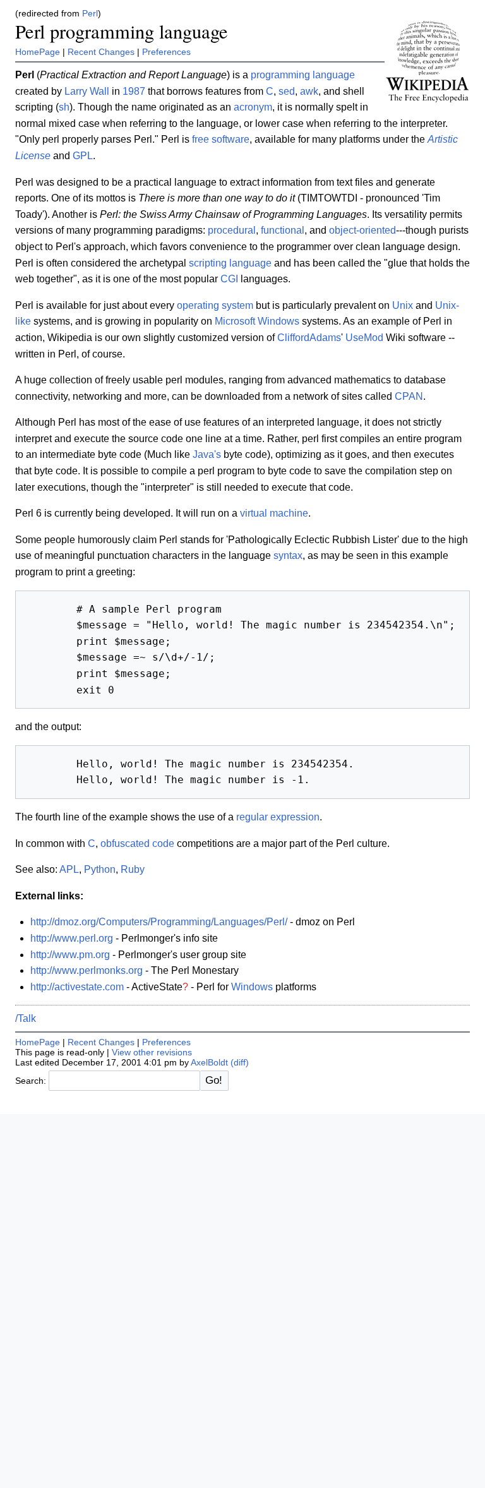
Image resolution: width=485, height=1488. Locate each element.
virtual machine (274, 513)
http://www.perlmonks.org (86, 970)
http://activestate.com (77, 986)
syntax (287, 555)
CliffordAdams (309, 337)
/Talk (25, 1018)
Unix (402, 305)
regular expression (278, 817)
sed (286, 91)
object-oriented (362, 230)
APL (69, 869)
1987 (134, 91)
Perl (90, 13)
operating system (215, 305)
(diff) (240, 1062)
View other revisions (152, 1052)
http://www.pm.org (70, 954)
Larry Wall (86, 91)
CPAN (409, 396)
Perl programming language (121, 31)
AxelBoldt (209, 1062)
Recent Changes (101, 52)
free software (220, 139)
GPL (83, 155)
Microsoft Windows (257, 321)
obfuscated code (137, 843)
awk (309, 91)
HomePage (37, 52)
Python (100, 869)
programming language (303, 74)
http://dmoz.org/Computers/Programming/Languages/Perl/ (158, 921)
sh (64, 107)
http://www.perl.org (71, 938)
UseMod (364, 337)
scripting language (230, 263)
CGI (229, 278)
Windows (252, 986)
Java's (207, 454)
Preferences (166, 52)
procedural (232, 230)
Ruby (133, 869)
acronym (253, 107)
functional (282, 230)
